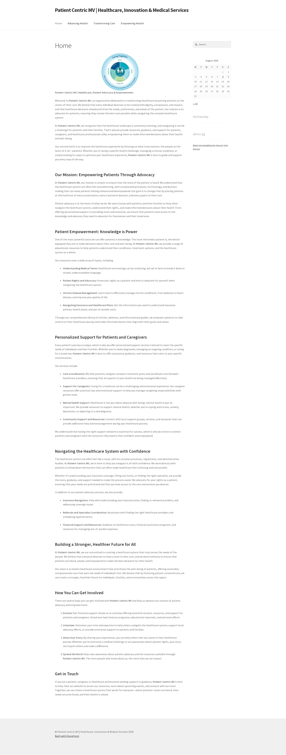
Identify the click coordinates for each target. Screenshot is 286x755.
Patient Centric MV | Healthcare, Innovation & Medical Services (122, 10)
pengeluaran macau (212, 145)
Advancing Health (78, 23)
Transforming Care (104, 23)
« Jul (195, 103)
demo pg (197, 145)
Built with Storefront (67, 736)
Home (58, 23)
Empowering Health (132, 23)
